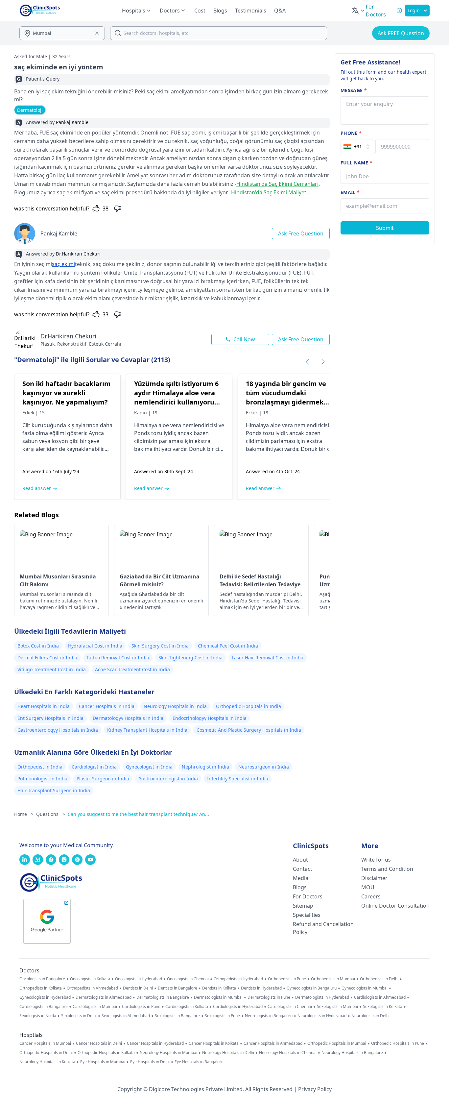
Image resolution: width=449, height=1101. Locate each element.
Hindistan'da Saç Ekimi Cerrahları (277, 183)
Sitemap (303, 905)
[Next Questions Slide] (323, 361)
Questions (50, 814)
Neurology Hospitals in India (175, 706)
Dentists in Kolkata (219, 988)
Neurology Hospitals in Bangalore (352, 1052)
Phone (351, 133)
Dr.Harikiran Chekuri (68, 336)
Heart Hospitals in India (43, 706)
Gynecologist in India (149, 767)
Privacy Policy (315, 1089)
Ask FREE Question (401, 33)
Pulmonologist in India (42, 778)
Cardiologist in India (94, 767)
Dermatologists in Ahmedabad (103, 997)
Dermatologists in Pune (269, 997)
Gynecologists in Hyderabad (45, 997)
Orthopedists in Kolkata (40, 988)
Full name (356, 162)
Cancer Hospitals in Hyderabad (155, 1043)
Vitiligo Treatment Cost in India (51, 669)
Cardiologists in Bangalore (43, 1006)
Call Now (244, 339)
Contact (302, 868)
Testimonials (250, 10)
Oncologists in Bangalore (42, 979)
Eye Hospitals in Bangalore (199, 1061)
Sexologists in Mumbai (337, 1006)
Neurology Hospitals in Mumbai (168, 1052)
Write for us (376, 859)
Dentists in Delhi (138, 988)
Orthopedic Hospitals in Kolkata (106, 1052)
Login (414, 10)
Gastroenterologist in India (168, 778)
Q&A (280, 10)
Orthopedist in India (39, 767)
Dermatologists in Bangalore (162, 997)
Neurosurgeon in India (263, 767)
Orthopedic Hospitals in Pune (397, 1043)
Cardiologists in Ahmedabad (380, 997)
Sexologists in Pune (222, 1015)
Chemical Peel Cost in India (228, 646)
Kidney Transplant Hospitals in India (147, 730)
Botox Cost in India (38, 646)
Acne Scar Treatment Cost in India (132, 669)
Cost (199, 10)
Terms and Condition (387, 868)
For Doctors (307, 896)
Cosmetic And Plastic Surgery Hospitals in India (249, 730)
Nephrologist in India (205, 767)
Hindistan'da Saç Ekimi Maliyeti (269, 192)
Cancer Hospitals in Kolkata (214, 1043)
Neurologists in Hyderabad (321, 1015)
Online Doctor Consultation (395, 905)
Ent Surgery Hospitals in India (50, 718)
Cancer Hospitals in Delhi (99, 1043)
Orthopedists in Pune (287, 979)
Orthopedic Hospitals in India (248, 706)
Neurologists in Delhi (370, 1015)
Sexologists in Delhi (79, 1015)
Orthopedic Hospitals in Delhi (46, 1052)
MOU (367, 887)
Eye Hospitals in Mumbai (102, 1061)
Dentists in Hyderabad (261, 988)
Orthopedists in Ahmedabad (92, 988)
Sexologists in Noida (37, 1015)
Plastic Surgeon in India (103, 778)
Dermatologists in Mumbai (218, 997)
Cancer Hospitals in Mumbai (45, 1043)
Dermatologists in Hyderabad (322, 997)
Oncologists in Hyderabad (138, 979)
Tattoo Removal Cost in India (117, 657)
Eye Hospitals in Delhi (150, 1061)
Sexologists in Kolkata (382, 1006)
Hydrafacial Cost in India (95, 646)
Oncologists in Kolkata (90, 979)
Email (350, 192)
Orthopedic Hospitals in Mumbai (336, 1043)
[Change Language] (358, 10)
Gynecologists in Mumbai (365, 988)
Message (354, 90)
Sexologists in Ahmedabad (126, 1015)
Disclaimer (374, 878)
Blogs (220, 10)
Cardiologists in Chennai (290, 1006)
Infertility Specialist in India (237, 778)
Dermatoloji (30, 110)
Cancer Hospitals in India (106, 706)
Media (300, 878)
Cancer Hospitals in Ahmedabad (273, 1043)
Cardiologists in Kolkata (186, 1006)
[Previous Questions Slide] (307, 361)
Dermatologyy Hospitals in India (128, 718)
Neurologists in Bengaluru (269, 1015)
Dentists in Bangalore (177, 988)
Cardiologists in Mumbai (95, 1006)
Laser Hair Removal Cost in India (267, 657)
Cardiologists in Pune (141, 1006)
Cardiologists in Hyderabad (238, 1006)
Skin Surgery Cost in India (160, 646)
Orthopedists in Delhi (379, 979)
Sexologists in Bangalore (177, 1015)
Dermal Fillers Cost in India (47, 657)
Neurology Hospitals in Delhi (228, 1052)
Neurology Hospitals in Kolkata (47, 1061)
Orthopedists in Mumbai (333, 979)
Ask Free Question (300, 233)
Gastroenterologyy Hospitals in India (57, 730)
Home (24, 814)
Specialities (306, 914)
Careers (371, 896)
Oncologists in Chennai (188, 979)
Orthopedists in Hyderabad (238, 979)
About (300, 859)
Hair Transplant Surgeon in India (53, 790)
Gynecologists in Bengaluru (312, 988)
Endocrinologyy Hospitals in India (210, 718)
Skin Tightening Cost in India (190, 657)
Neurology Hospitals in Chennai (288, 1052)
